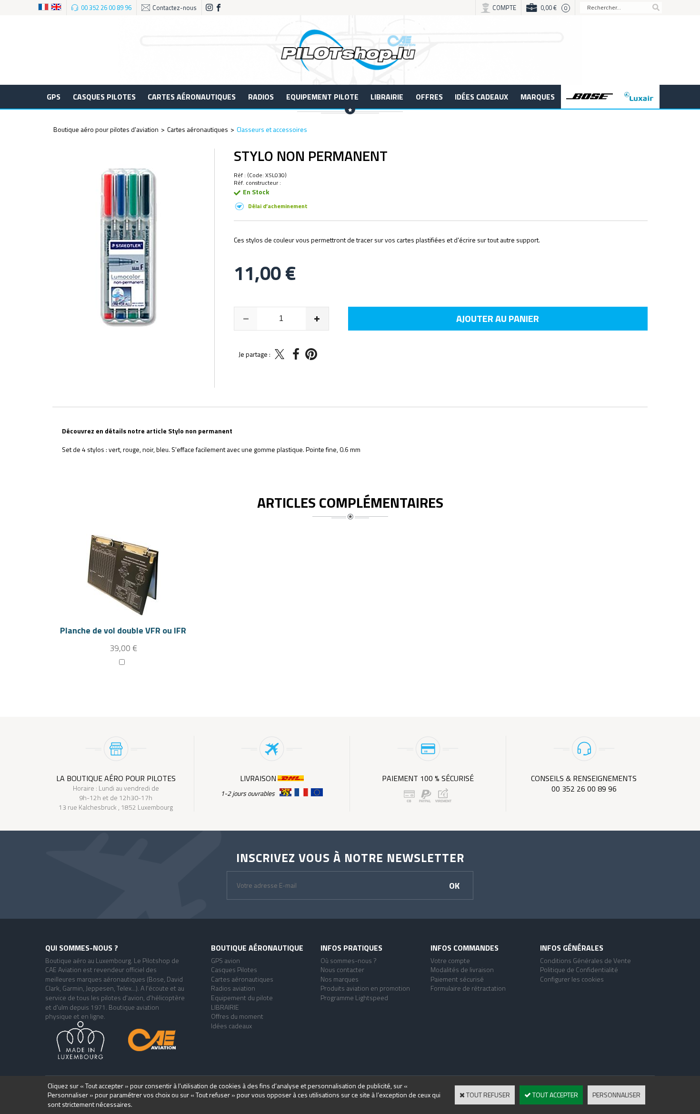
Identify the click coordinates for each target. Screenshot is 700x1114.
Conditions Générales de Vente (585, 960)
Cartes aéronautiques (192, 96)
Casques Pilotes (104, 96)
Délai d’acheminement (278, 206)
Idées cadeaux (481, 96)
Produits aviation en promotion (365, 988)
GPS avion (225, 960)
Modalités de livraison (462, 969)
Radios (261, 96)
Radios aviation (233, 988)
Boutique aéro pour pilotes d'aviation (106, 129)
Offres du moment (237, 1016)
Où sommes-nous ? (348, 960)
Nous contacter (342, 969)
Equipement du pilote (242, 998)
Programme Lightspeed (354, 998)
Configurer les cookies (572, 979)
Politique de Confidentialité (579, 969)
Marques (537, 96)
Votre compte (450, 960)
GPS (53, 96)
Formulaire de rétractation (468, 988)
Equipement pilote (322, 96)
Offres (429, 96)
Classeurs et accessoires (272, 129)
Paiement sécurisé (457, 979)
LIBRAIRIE (386, 96)
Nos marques (339, 979)
